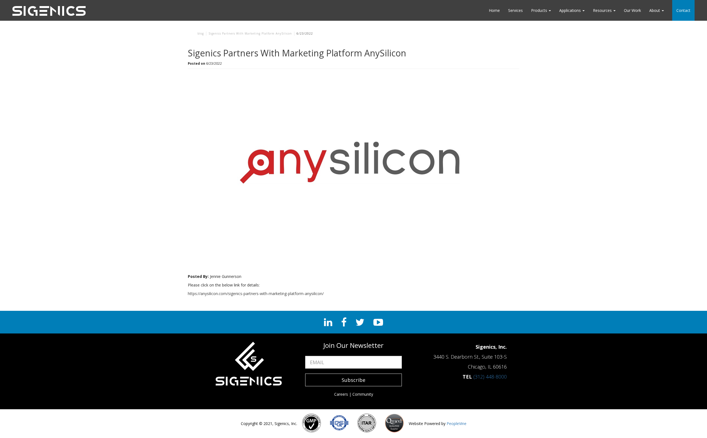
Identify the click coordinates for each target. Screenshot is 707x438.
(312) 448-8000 (490, 376)
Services (515, 10)
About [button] (655, 10)
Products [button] (539, 10)
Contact (683, 10)
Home (494, 10)
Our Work (632, 10)
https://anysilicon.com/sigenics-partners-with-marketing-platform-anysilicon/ (256, 293)
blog (200, 33)
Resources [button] (603, 10)
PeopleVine (456, 423)
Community (362, 394)
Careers (341, 394)
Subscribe (353, 380)
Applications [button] (570, 10)
